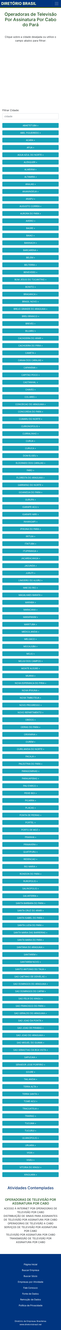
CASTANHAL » (30, 382)
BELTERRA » (30, 265)
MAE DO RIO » (30, 587)
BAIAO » (30, 235)
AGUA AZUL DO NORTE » (31, 154)
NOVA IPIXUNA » (30, 690)
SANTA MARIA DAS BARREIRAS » (30, 932)
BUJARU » (30, 331)
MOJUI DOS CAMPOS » (30, 661)
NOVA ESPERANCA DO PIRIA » (30, 683)
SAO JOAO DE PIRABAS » (30, 1028)
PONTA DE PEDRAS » (30, 815)
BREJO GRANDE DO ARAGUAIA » (30, 309)
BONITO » (30, 287)
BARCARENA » (30, 250)
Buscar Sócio (30, 1276)
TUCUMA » (30, 1123)
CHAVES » (30, 389)
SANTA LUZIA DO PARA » (30, 925)
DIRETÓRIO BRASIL (18, 3)
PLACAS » (30, 807)
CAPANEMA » (30, 367)
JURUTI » (30, 573)
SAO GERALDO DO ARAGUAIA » (30, 1013)
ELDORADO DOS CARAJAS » (30, 463)
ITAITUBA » (30, 543)
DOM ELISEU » (30, 455)
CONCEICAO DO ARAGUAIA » (30, 404)
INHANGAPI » (31, 521)
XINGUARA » (30, 1174)
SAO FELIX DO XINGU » (30, 998)
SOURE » (30, 1072)
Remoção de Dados (30, 1299)
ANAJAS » (30, 184)
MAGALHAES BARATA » (30, 595)
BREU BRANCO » (30, 316)
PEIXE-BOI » (30, 793)
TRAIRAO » (30, 1116)
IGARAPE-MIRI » (30, 514)
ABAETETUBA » (30, 125)
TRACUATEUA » (31, 1108)
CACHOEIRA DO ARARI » (30, 338)
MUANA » (31, 675)
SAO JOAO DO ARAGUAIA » (30, 1035)
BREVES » (30, 323)
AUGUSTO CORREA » (30, 206)
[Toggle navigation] (56, 3)
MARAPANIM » (30, 617)
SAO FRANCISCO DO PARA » (30, 1006)
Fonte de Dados (30, 1293)
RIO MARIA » (30, 866)
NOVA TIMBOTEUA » (30, 697)
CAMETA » (30, 353)
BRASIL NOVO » (30, 301)
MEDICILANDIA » (30, 631)
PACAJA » (30, 756)
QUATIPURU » (30, 851)
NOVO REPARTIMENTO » (30, 712)
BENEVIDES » (30, 272)
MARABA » (30, 602)
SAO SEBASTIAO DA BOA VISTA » (30, 1050)
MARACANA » (30, 609)
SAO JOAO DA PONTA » (30, 1020)
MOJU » (30, 653)
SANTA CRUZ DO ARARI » (30, 910)
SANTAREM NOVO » (30, 962)
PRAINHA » (30, 837)
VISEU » (30, 1160)
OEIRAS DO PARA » (30, 727)
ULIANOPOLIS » (30, 1138)
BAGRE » (30, 228)
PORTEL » (30, 822)
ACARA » (30, 140)
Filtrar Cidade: (10, 110)
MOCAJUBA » (30, 646)
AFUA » (30, 147)
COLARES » (31, 397)
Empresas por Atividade (30, 1282)
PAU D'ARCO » (30, 785)
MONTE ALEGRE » (30, 668)
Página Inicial (30, 1264)
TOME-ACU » (30, 1101)
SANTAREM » (30, 954)
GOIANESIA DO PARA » (30, 492)
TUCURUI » (30, 1130)
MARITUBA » (30, 624)
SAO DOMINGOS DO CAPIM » (30, 991)
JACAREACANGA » (30, 558)
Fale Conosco (30, 1287)
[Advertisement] (30, 75)
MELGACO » (30, 639)
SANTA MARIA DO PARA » (30, 939)
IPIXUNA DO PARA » (30, 529)
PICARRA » (30, 800)
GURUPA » (30, 499)
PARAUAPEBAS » (30, 778)
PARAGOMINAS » (30, 771)
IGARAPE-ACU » (30, 507)
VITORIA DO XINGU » (30, 1167)
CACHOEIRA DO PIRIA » (30, 345)
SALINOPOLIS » (30, 888)
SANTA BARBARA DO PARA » (30, 903)
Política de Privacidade (30, 1305)
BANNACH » (30, 242)
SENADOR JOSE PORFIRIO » (30, 1064)
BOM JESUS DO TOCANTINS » (30, 279)
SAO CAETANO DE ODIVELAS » (30, 976)
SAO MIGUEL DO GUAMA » (30, 1042)
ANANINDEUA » (30, 191)
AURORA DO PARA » (30, 213)
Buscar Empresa (30, 1270)
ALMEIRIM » (30, 169)
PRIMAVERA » (31, 844)
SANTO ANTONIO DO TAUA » (30, 969)
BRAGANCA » (30, 294)
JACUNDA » (30, 565)
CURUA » (30, 441)
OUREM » (30, 741)
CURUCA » (30, 448)
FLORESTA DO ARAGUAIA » (30, 477)
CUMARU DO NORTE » (30, 419)
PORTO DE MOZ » (30, 829)
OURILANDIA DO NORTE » (30, 749)
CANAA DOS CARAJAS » (30, 360)
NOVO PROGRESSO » (30, 705)
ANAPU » (30, 198)
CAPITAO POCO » (30, 375)
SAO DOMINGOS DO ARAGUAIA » (30, 984)
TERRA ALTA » (30, 1086)
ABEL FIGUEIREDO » (30, 132)
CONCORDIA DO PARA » (30, 411)
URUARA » (30, 1145)
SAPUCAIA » (30, 1057)
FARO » (30, 470)
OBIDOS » (30, 719)
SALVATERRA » (30, 895)
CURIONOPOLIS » (30, 426)
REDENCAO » (30, 859)
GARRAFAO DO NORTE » (30, 485)
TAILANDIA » (30, 1079)
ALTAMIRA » (30, 176)
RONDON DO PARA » (30, 873)
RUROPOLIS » (30, 881)
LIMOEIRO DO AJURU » (30, 580)
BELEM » (30, 257)
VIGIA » (30, 1152)
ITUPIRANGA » (30, 551)
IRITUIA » (30, 536)
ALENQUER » (30, 162)
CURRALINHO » (31, 433)
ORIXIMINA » (30, 734)
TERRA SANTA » (30, 1094)
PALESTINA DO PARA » (30, 763)
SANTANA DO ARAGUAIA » (30, 947)
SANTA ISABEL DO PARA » (30, 917)
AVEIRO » (30, 220)
